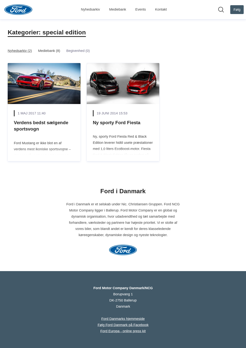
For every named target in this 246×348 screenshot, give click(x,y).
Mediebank (117, 9)
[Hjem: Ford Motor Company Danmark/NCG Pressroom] (18, 9)
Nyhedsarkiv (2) (20, 51)
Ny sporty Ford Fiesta (116, 122)
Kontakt (161, 9)
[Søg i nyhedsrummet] (221, 10)
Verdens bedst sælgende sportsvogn (41, 126)
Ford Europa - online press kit (123, 331)
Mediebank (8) (49, 51)
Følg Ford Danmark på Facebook (123, 325)
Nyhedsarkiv (90, 9)
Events (140, 9)
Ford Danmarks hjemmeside (123, 319)
